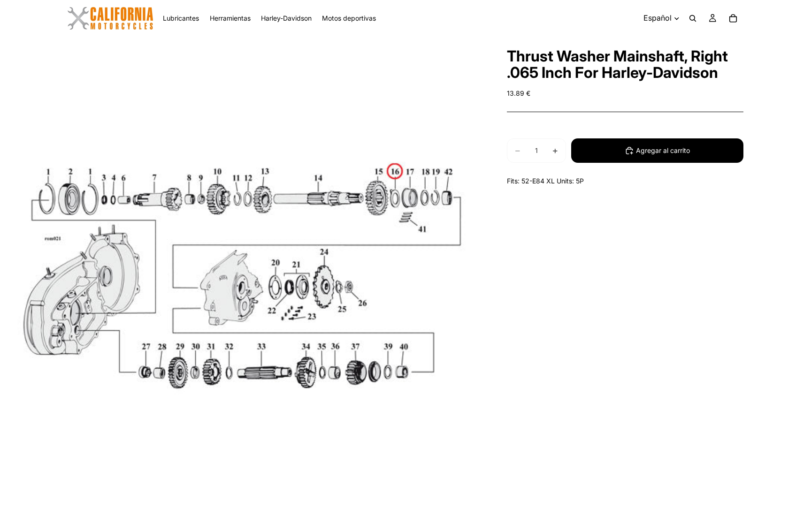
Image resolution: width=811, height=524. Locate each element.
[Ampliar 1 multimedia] (242, 279)
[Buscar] (692, 18)
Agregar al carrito (663, 150)
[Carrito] (733, 18)
